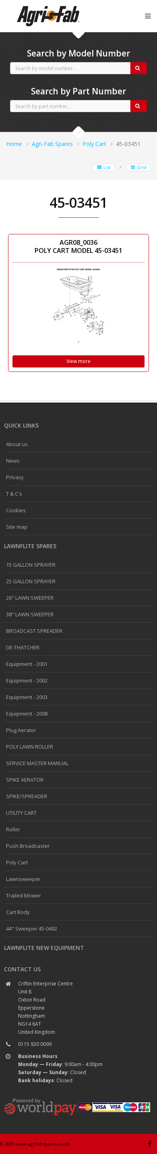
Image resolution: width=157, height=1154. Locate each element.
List (107, 167)
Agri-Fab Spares (52, 144)
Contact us (22, 969)
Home (14, 144)
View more (78, 361)
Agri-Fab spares (48, 6)
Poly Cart (94, 144)
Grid (142, 167)
